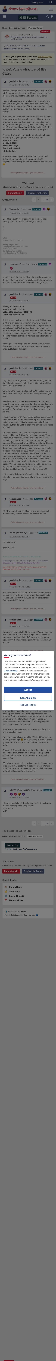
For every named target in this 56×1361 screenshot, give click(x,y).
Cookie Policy (10, 670)
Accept (28, 689)
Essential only (28, 698)
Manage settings (28, 704)
